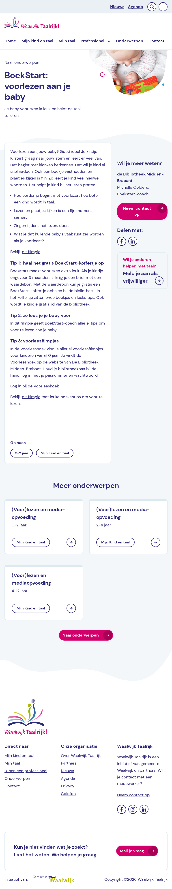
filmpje (27, 323)
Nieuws (117, 6)
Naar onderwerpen (21, 62)
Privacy (67, 786)
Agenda (135, 6)
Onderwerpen (129, 41)
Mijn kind (37, 41)
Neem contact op (137, 211)
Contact (156, 41)
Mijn (67, 41)
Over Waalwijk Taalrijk (81, 755)
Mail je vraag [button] (132, 851)
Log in (15, 386)
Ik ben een (25, 771)
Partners (69, 763)
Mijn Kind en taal (55, 453)
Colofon (68, 793)
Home (10, 41)
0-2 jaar (21, 453)
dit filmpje (31, 251)
